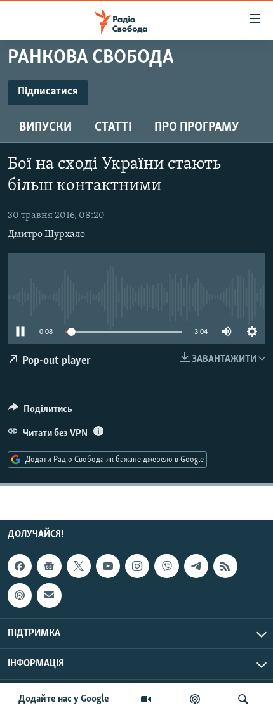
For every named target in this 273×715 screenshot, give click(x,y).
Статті (113, 127)
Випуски (45, 127)
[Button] (40, 412)
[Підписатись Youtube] (108, 566)
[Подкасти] (195, 699)
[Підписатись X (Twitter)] (79, 566)
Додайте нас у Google (63, 699)
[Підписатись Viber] (166, 566)
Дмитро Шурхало (46, 234)
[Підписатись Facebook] (20, 566)
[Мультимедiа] (146, 699)
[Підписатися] (49, 595)
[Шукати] (243, 699)
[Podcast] (20, 595)
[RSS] (225, 566)
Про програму (196, 127)
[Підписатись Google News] (49, 566)
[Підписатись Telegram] (196, 566)
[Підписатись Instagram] (137, 566)
